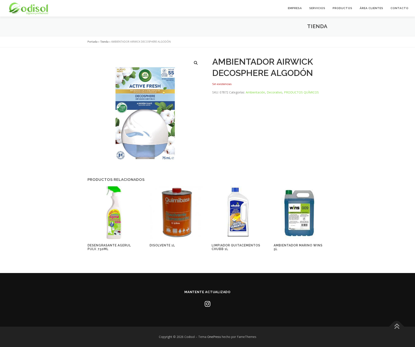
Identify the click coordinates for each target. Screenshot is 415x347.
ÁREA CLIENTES (371, 8)
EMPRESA (295, 8)
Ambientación (255, 92)
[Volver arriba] (396, 326)
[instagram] (207, 303)
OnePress (214, 337)
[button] (196, 63)
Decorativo (274, 92)
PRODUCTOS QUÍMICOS (301, 92)
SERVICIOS (317, 8)
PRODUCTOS (342, 8)
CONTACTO (400, 8)
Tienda (104, 41)
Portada (92, 41)
